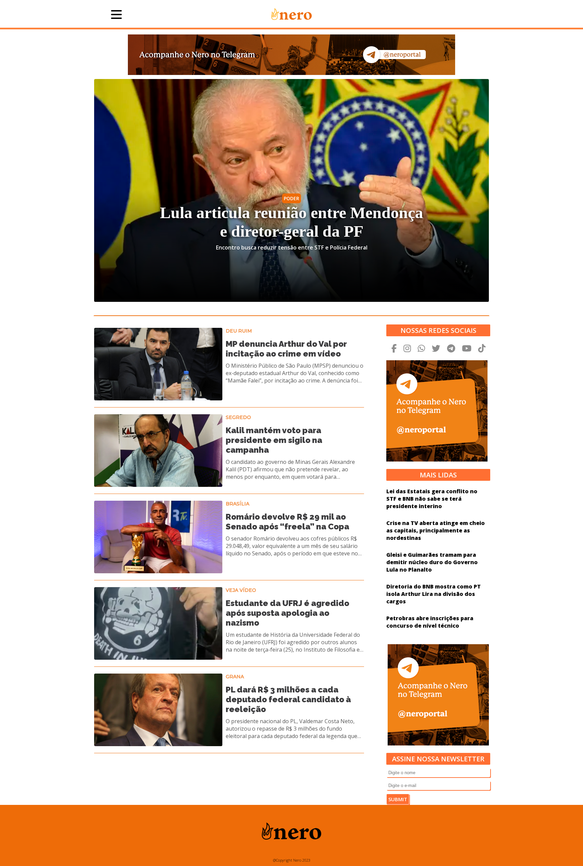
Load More (229, 770)
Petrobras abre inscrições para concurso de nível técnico (429, 621)
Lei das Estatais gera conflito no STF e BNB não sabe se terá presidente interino (431, 499)
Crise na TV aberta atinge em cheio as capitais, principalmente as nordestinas (435, 530)
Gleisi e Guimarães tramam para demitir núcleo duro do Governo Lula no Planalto (432, 562)
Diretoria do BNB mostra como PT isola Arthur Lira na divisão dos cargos (433, 594)
